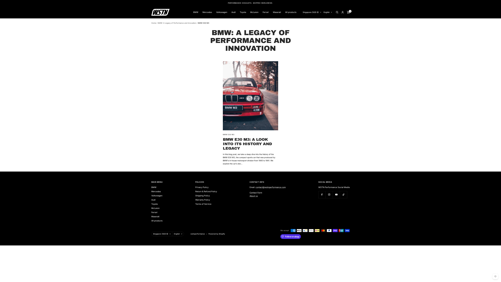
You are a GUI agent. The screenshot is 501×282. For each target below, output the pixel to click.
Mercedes (207, 12)
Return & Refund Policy (206, 191)
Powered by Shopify (216, 234)
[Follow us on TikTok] (343, 194)
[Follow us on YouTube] (336, 194)
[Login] (342, 12)
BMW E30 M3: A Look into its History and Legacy (247, 143)
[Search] (337, 12)
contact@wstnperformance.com (271, 187)
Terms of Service (203, 204)
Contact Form (256, 192)
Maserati (277, 12)
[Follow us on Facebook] (322, 194)
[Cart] (348, 12)
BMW (195, 12)
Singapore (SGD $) (311, 12)
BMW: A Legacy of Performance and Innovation (177, 23)
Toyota (243, 12)
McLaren (254, 12)
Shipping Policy (202, 195)
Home (153, 23)
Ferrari (266, 12)
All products (290, 12)
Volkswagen (221, 12)
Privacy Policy (201, 187)
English (327, 12)
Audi (233, 12)
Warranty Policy (202, 200)
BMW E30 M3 (228, 135)
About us (254, 196)
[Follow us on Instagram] (329, 194)
